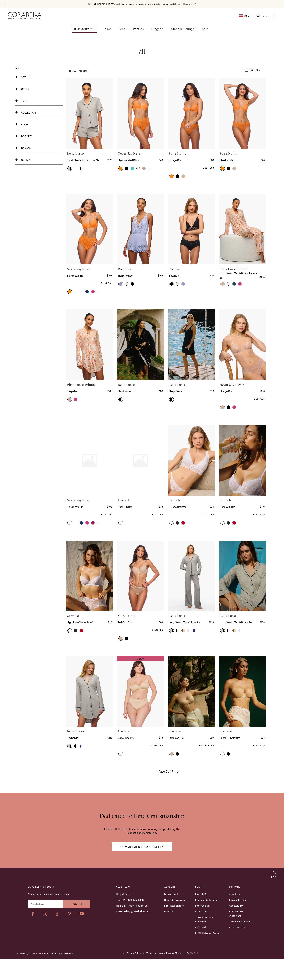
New (108, 29)
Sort (258, 70)
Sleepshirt (72, 391)
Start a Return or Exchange (204, 919)
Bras (122, 29)
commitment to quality (142, 847)
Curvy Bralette (126, 738)
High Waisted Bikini (128, 160)
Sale (205, 29)
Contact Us (201, 911)
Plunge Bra (175, 160)
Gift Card (200, 927)
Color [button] (25, 89)
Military (168, 911)
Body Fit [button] (26, 136)
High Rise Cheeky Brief (79, 622)
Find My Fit (82, 29)
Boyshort (174, 275)
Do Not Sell (192, 953)
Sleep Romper (125, 275)
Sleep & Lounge (182, 29)
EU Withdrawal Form (207, 933)
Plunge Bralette (177, 507)
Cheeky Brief (227, 160)
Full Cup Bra (125, 622)
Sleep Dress (175, 391)
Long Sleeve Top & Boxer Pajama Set (238, 275)
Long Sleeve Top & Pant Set (184, 622)
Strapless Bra (176, 738)
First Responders (174, 905)
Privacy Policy (134, 953)
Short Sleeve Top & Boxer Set (83, 160)
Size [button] (23, 77)
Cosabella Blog (237, 899)
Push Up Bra (125, 507)
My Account (171, 894)
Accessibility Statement (236, 913)
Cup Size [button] (26, 159)
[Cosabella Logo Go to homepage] (24, 16)
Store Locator (237, 927)
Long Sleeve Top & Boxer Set (236, 622)
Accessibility (236, 905)
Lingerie (157, 29)
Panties (138, 29)
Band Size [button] (27, 147)
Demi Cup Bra (227, 507)
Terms (149, 953)
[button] (70, 168)
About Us (234, 894)
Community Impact (240, 921)
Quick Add (89, 137)
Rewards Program (174, 899)
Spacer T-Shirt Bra (230, 738)
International (202, 905)
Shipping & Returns (206, 899)
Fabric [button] (25, 124)
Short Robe (124, 391)
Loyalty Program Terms (169, 953)
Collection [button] (28, 112)
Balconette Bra (75, 275)
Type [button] (24, 100)
